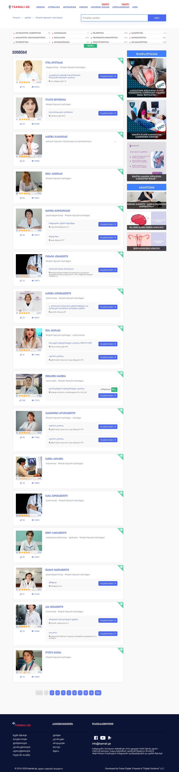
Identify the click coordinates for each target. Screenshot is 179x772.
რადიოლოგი (51, 463)
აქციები (83, 7)
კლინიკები (54, 7)
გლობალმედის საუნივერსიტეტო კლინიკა (67, 389)
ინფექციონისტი (52, 67)
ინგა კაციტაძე (53, 174)
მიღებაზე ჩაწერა (106, 76)
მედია (56, 751)
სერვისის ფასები (100, 7)
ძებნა (157, 18)
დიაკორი (53, 632)
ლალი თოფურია (55, 100)
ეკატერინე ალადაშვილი (60, 413)
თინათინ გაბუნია (55, 376)
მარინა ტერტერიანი (57, 211)
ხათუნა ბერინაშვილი (58, 293)
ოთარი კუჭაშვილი (56, 256)
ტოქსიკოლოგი (79, 335)
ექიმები (40, 7)
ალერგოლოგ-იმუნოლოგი (56, 537)
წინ (98, 693)
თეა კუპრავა (53, 330)
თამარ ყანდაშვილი (57, 570)
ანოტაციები (69, 7)
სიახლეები (146, 187)
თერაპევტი (77, 418)
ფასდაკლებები (146, 54)
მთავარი (16, 17)
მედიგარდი (54, 236)
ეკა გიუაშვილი (54, 607)
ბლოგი (56, 747)
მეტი (135, 7)
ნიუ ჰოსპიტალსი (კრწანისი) (61, 112)
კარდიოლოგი (51, 298)
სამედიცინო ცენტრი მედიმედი (62, 223)
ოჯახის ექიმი (51, 381)
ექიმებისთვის (20, 743)
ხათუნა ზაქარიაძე (56, 137)
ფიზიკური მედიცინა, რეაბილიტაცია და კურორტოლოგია (68, 141)
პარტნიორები (20, 739)
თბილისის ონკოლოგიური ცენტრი (63, 619)
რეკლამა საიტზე (21, 755)
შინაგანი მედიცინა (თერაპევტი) (49, 17)
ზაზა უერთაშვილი (56, 496)
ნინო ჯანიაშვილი (55, 533)
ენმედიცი (53, 582)
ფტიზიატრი (73, 537)
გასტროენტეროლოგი (54, 215)
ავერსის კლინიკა (56, 356)
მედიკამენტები (120, 7)
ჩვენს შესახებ (20, 735)
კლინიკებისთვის (21, 747)
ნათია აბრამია (54, 459)
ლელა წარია (53, 652)
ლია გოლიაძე (54, 62)
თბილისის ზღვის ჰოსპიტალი (61, 269)
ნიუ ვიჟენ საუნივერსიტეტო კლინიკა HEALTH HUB (70, 343)
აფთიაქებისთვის (21, 751)
